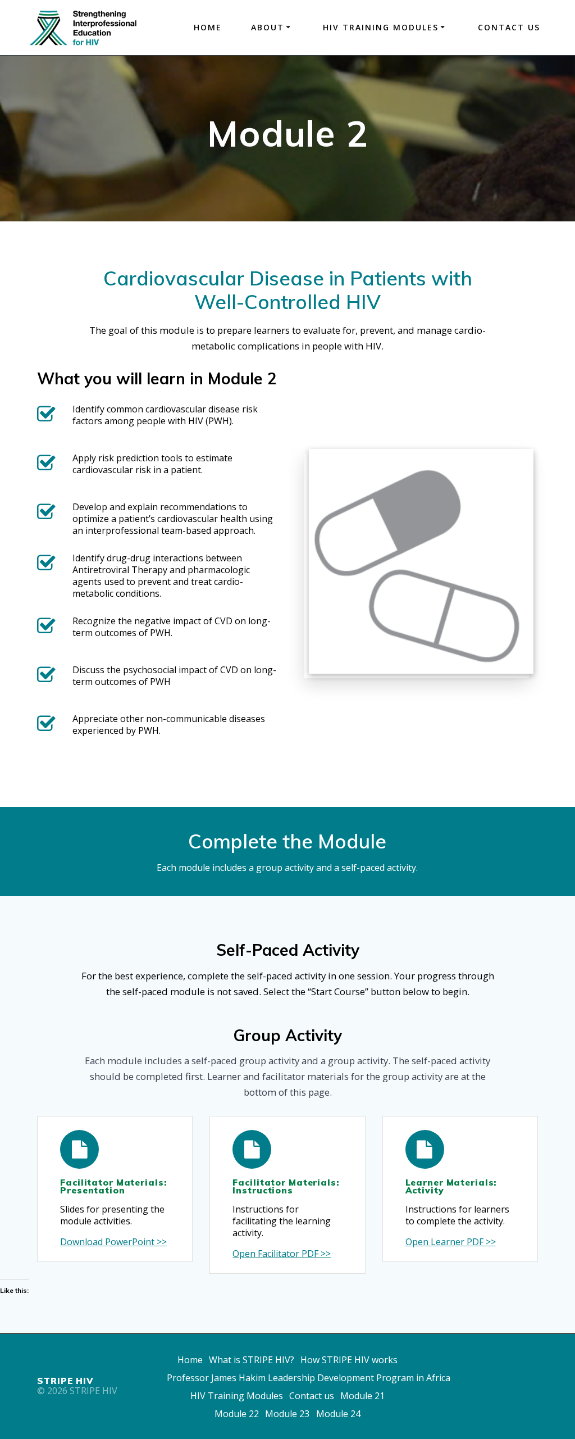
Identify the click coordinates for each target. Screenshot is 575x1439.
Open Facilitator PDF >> (281, 1254)
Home (208, 27)
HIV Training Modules (236, 1396)
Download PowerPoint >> (113, 1242)
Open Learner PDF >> (450, 1242)
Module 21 (362, 1396)
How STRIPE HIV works (349, 1360)
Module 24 (338, 1414)
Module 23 (287, 1414)
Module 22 (237, 1414)
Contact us (509, 27)
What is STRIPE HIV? (251, 1360)
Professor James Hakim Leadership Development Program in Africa (308, 1378)
